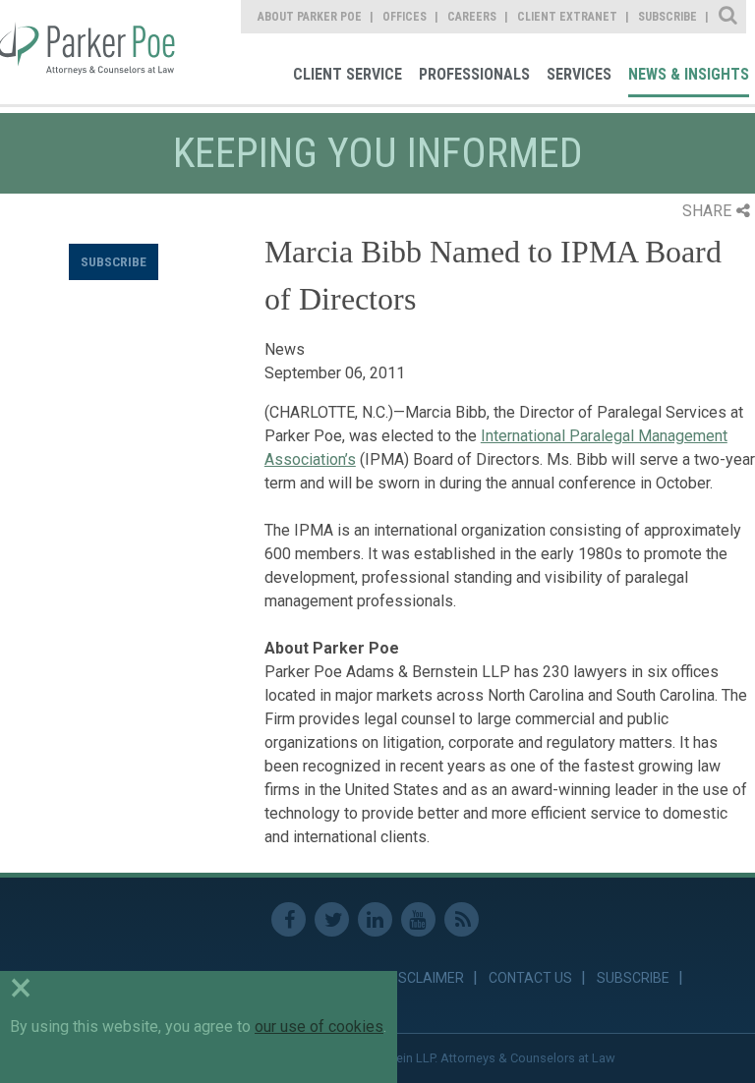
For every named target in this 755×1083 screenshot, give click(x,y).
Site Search (729, 16)
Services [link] (579, 74)
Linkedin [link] (375, 919)
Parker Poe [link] (90, 52)
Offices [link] (404, 17)
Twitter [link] (332, 919)
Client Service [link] (347, 74)
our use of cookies (319, 1026)
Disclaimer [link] (425, 978)
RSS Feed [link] (461, 919)
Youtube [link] (418, 919)
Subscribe (113, 261)
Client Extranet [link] (567, 17)
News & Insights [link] (688, 74)
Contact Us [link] (530, 978)
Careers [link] (471, 17)
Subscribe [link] (667, 17)
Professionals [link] (474, 74)
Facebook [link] (288, 919)
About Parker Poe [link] (310, 17)
